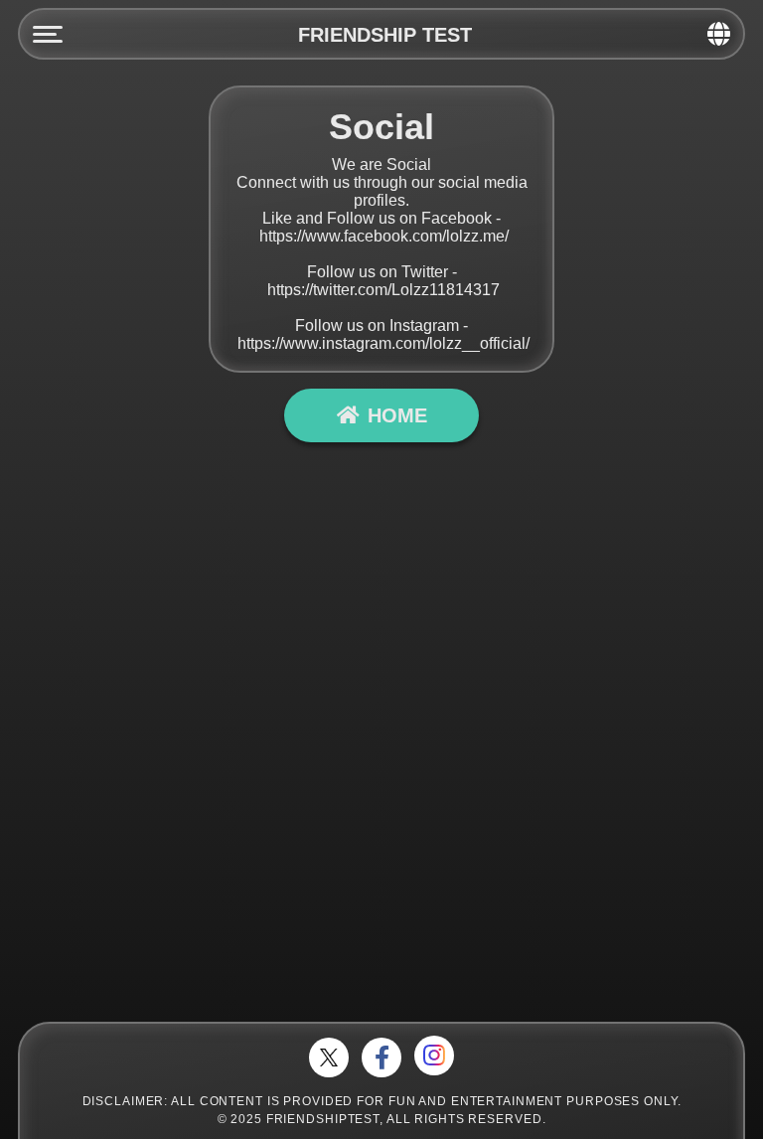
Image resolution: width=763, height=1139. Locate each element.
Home (397, 415)
